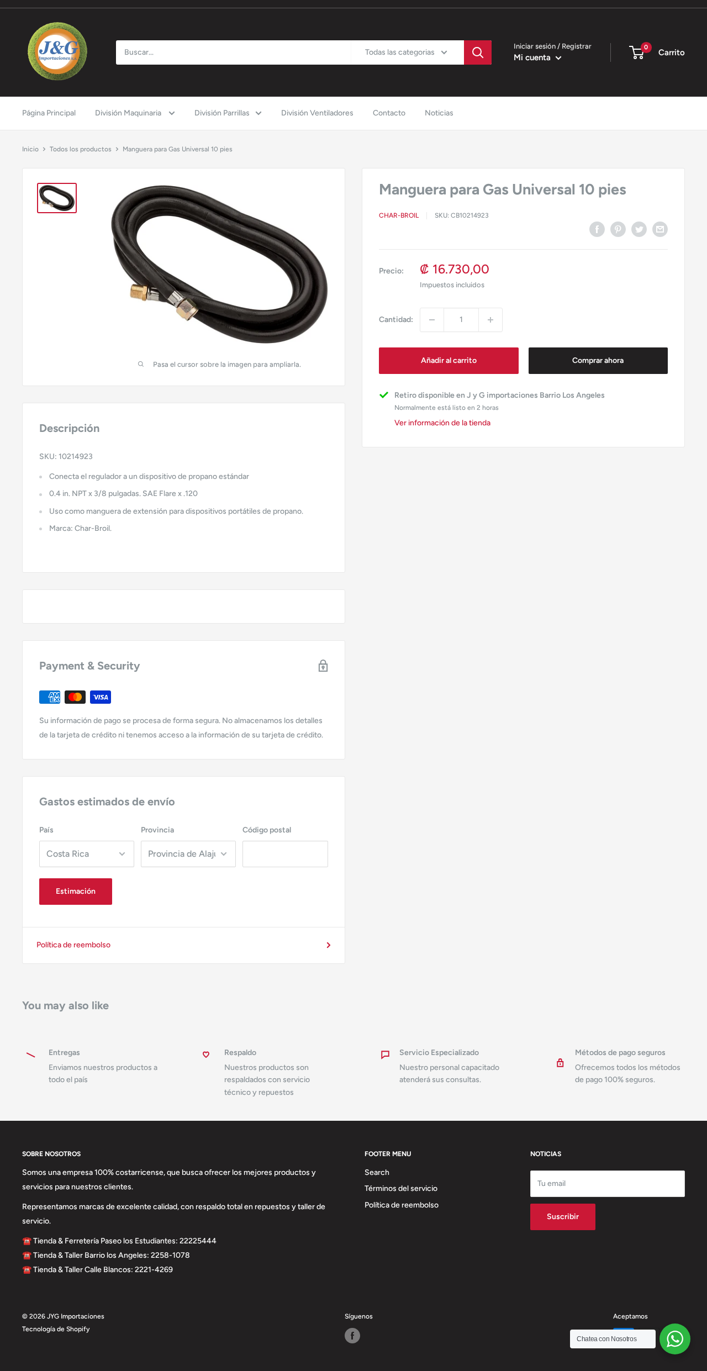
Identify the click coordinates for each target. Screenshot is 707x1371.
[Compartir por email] (660, 229)
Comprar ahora (598, 360)
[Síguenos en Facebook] (352, 1335)
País (46, 830)
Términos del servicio (401, 1188)
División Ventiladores (317, 113)
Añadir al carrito (449, 360)
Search (377, 1172)
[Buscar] (478, 52)
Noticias (439, 113)
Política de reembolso (73, 945)
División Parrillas (222, 113)
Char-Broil (399, 216)
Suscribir (563, 1216)
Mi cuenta (533, 57)
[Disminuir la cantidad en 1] (432, 319)
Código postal (266, 830)
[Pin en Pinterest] (618, 229)
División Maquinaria (129, 113)
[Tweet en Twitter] (639, 229)
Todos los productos (81, 149)
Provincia (157, 830)
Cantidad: (396, 319)
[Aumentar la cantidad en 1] (490, 319)
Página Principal (49, 113)
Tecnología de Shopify (55, 1329)
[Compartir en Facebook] (597, 229)
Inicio (30, 149)
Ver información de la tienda (442, 423)
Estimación (76, 891)
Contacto (389, 113)
